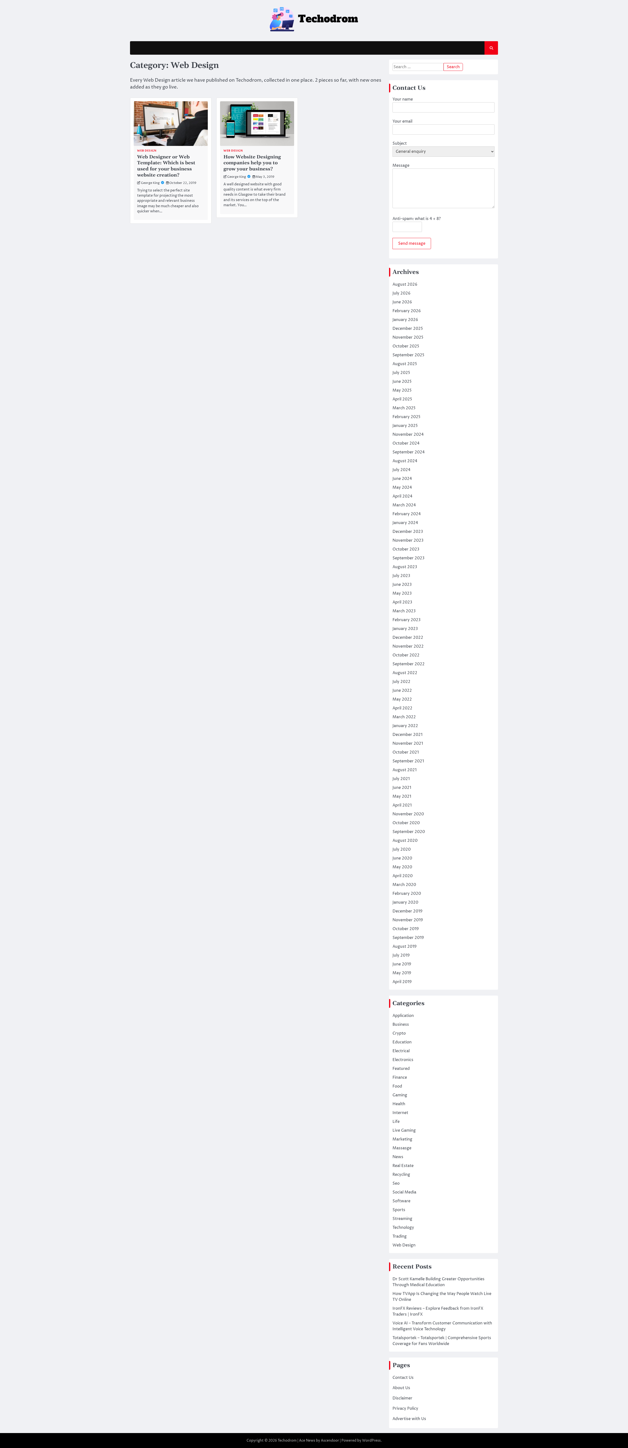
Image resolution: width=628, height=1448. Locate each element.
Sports (398, 1210)
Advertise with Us (409, 1419)
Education (402, 1042)
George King (150, 183)
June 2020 (402, 858)
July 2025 (401, 372)
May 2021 (401, 796)
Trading (399, 1236)
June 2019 (401, 964)
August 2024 (404, 461)
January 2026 (405, 319)
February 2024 (406, 514)
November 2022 (408, 646)
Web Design (146, 150)
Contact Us (403, 1377)
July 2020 (401, 849)
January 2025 (405, 425)
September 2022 (408, 664)
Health (398, 1104)
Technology (403, 1227)
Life (396, 1121)
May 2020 (402, 867)
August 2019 (404, 946)
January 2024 (405, 522)
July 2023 (401, 575)
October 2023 (405, 549)
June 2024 (402, 478)
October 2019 (405, 929)
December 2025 (407, 328)
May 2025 (402, 390)
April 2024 (402, 496)
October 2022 (405, 655)
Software (401, 1201)
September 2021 (408, 761)
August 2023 (404, 567)
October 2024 (405, 443)
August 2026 (404, 284)
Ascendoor (330, 1440)
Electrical (401, 1051)
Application (403, 1015)
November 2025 (407, 337)
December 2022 (407, 637)
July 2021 (401, 779)
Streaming (402, 1218)
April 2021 (402, 805)
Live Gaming (404, 1130)
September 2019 (408, 937)
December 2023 (407, 531)
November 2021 (407, 743)
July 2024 (401, 470)
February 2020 (406, 893)
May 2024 (402, 487)
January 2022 (405, 726)
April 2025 (402, 399)
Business (400, 1024)
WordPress (371, 1440)
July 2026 (401, 293)
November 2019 (407, 920)
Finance (399, 1077)
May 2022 (402, 699)
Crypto (399, 1033)
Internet (400, 1112)
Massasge (401, 1148)
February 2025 (406, 417)
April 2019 (402, 982)
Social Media (404, 1192)
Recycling (401, 1174)
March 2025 (404, 408)
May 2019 (401, 973)
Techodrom (287, 1440)
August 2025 (404, 364)
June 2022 (402, 690)
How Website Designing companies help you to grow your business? (252, 163)
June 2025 (402, 381)
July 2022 (401, 681)
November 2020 (408, 814)
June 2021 (401, 787)
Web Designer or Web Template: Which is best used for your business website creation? (166, 166)
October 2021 (405, 752)
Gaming (399, 1095)
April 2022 (402, 708)
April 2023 (402, 602)
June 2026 (402, 302)
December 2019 (407, 911)
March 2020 (404, 884)
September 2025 (408, 355)
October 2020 (406, 823)
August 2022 (404, 673)
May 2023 (402, 593)
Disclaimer (402, 1398)
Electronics (402, 1060)
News (397, 1157)
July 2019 (401, 955)
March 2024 (404, 505)
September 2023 (408, 558)
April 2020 (402, 876)
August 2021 (404, 770)
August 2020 (405, 840)
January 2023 (405, 628)
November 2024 (408, 434)
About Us (401, 1388)
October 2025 (405, 346)
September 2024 (408, 452)
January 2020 (405, 902)
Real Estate (403, 1165)
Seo (396, 1183)
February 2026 (406, 311)
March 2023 (404, 611)
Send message (411, 243)
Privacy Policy (405, 1408)
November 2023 (407, 540)
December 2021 (407, 734)
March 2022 (404, 717)
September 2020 (408, 831)
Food (397, 1086)
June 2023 (402, 584)
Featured (401, 1068)
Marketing (402, 1139)
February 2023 (406, 620)
